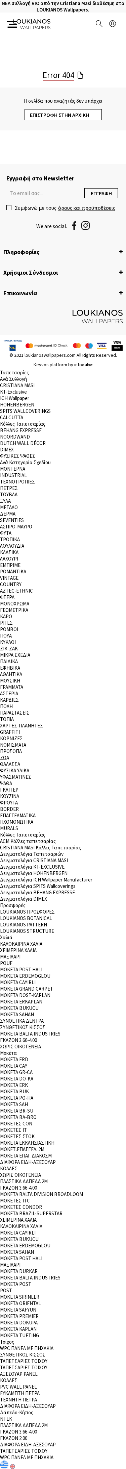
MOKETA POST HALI (21, 969)
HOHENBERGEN (17, 404)
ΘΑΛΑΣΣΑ (10, 764)
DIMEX (7, 449)
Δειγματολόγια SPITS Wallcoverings (38, 886)
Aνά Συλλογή (13, 379)
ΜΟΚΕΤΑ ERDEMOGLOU (25, 976)
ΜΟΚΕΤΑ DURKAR (19, 1271)
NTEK (6, 1419)
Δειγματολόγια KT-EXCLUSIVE (32, 867)
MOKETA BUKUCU (19, 1008)
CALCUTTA (11, 417)
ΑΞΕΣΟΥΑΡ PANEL (19, 1374)
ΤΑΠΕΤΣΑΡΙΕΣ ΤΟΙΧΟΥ (23, 1361)
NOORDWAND (15, 436)
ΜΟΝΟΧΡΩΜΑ (14, 603)
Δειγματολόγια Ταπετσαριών (32, 854)
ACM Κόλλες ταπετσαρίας (28, 841)
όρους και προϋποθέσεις (86, 207)
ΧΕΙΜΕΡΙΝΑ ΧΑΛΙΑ (18, 950)
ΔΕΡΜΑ (7, 514)
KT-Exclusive (13, 392)
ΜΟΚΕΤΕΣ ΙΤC (15, 1200)
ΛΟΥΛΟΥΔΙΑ (12, 546)
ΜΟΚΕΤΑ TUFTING (19, 1335)
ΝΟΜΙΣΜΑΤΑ (13, 745)
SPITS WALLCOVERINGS (25, 411)
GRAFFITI (10, 732)
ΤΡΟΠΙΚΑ (10, 539)
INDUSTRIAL (13, 475)
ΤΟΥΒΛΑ (8, 494)
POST (6, 1290)
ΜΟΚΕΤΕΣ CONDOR (21, 1207)
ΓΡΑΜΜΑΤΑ (11, 687)
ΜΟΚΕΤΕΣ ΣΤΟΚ (17, 1136)
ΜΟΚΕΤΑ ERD (14, 1059)
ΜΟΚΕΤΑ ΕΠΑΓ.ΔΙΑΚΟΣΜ (26, 1155)
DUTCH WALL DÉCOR (23, 443)
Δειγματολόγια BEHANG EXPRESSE (37, 892)
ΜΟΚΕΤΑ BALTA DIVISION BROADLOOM (41, 1194)
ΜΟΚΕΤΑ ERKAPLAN (21, 1001)
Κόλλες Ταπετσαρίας (22, 424)
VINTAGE (9, 578)
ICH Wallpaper (14, 398)
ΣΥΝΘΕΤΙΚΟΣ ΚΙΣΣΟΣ (22, 1027)
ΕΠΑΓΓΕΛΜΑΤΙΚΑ (18, 815)
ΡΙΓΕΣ (6, 623)
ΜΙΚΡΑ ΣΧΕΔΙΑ (15, 655)
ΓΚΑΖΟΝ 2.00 (13, 1438)
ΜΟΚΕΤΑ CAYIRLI (18, 982)
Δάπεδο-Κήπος (16, 1412)
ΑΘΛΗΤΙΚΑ (11, 674)
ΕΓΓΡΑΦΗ (101, 193)
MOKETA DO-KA (16, 1078)
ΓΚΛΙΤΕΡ (9, 790)
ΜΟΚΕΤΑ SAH (14, 1104)
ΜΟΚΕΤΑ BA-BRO (18, 1117)
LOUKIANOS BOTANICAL (26, 918)
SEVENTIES (12, 520)
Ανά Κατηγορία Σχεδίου (25, 462)
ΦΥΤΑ (5, 533)
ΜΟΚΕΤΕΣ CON (16, 1123)
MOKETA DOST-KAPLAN (25, 995)
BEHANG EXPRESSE (21, 430)
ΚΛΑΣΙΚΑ (9, 552)
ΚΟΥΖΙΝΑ (9, 796)
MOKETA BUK (14, 1091)
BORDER (9, 809)
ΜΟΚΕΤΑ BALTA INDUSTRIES (30, 1033)
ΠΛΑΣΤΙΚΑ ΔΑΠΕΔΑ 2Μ (24, 1181)
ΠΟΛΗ (6, 706)
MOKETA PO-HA (16, 1098)
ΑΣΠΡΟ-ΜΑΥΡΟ (16, 526)
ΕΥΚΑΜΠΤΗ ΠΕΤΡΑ (20, 1393)
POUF (6, 963)
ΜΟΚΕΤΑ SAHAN (17, 1014)
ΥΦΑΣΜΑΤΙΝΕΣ (15, 777)
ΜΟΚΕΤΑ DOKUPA (19, 1322)
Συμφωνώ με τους (65, 207)
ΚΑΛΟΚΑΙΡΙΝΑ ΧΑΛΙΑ (21, 944)
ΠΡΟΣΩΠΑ (11, 751)
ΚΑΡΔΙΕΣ (9, 700)
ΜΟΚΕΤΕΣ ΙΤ (13, 1130)
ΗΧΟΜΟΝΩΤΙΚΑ (16, 822)
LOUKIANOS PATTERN (23, 924)
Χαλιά (6, 937)
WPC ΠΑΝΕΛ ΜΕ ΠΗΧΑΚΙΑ (26, 1348)
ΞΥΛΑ (5, 501)
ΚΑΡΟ (6, 616)
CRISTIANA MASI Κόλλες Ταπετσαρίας (40, 847)
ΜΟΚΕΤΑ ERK (14, 1085)
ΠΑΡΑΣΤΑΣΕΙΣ (15, 712)
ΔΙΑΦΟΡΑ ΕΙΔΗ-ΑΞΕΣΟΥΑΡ (28, 1162)
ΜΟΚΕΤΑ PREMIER (19, 1316)
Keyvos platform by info (63, 365)
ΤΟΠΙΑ (7, 719)
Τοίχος (7, 1342)
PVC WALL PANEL (18, 1387)
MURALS (9, 828)
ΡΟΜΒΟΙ (9, 629)
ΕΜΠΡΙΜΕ (10, 565)
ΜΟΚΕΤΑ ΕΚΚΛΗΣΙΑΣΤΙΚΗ (27, 1143)
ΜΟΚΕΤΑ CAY (13, 1066)
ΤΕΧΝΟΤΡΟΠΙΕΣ (17, 481)
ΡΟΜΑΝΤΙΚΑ (13, 571)
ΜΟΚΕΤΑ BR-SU (16, 1110)
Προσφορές (13, 905)
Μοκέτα (8, 1053)
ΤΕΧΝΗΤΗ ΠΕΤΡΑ (18, 1399)
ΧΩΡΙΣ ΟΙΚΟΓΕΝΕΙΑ (20, 1046)
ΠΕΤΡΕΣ (9, 488)
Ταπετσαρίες (14, 372)
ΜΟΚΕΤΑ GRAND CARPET (26, 989)
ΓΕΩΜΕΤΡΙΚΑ (14, 610)
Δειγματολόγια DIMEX (23, 899)
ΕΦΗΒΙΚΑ (10, 668)
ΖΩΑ (4, 757)
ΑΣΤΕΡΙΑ (9, 693)
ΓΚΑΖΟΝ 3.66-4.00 (18, 1040)
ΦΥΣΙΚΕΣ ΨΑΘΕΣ (17, 456)
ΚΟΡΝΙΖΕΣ (11, 738)
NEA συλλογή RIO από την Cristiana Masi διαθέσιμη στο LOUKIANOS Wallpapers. (63, 6)
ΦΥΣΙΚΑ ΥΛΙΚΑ (14, 770)
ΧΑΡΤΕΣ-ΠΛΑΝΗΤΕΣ (21, 725)
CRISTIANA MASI (17, 385)
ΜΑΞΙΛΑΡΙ (10, 956)
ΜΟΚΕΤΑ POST (15, 1284)
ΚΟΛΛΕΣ (8, 1168)
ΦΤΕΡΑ (7, 597)
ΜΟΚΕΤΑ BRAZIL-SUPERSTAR (31, 1213)
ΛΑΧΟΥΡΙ (9, 558)
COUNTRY (11, 584)
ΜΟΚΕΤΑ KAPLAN (18, 1329)
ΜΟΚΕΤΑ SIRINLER (19, 1297)
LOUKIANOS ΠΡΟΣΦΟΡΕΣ (27, 911)
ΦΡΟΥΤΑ (9, 802)
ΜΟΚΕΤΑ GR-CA (16, 1072)
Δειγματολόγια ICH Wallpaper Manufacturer (46, 879)
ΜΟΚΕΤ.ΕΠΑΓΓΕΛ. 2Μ (22, 1149)
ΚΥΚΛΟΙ (8, 642)
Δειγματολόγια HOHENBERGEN (34, 873)
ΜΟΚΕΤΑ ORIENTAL (20, 1303)
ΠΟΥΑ (6, 635)
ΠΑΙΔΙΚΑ (9, 661)
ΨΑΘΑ (6, 783)
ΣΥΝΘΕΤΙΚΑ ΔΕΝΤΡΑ (22, 1021)
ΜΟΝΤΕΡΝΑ (12, 469)
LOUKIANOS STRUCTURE (27, 931)
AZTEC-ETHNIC (16, 591)
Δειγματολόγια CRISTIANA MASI (34, 860)
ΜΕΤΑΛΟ (9, 507)
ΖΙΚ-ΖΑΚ (9, 648)
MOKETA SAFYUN (18, 1309)
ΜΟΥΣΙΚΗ (10, 680)
